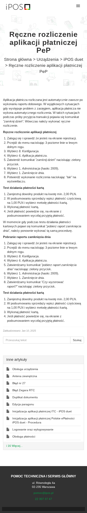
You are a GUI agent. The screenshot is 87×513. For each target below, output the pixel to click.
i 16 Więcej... (14, 445)
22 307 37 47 (43, 499)
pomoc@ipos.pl (43, 492)
